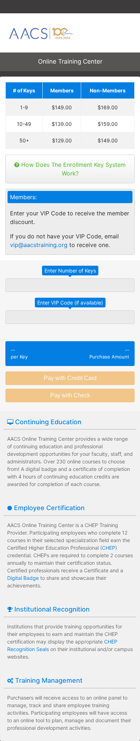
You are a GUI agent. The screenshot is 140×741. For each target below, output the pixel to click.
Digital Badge (23, 578)
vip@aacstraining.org (38, 244)
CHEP (108, 548)
